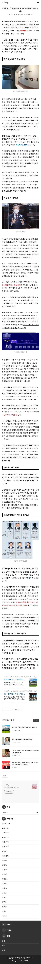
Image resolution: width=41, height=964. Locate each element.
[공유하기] (8, 709)
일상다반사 (5, 847)
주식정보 (4, 851)
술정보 (4, 911)
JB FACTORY (25, 961)
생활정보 (4, 860)
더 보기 (36, 720)
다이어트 (4, 870)
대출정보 (4, 916)
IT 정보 (4, 902)
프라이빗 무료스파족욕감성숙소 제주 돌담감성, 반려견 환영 (14, 680)
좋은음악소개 (6, 824)
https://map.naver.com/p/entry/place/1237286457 (18, 691)
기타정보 (4, 883)
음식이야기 (5, 837)
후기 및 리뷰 (5, 828)
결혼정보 (4, 893)
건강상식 (4, 874)
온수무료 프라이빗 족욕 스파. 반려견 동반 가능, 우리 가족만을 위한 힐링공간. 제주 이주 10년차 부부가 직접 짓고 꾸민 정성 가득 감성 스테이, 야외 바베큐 (14, 684)
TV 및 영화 (5, 856)
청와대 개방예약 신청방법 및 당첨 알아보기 (24, 727)
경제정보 (4, 865)
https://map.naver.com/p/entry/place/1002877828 (18, 677)
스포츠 (4, 897)
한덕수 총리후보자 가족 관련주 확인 (22, 739)
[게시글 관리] (10, 709)
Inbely (6, 785)
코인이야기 (5, 833)
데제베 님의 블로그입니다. (11, 787)
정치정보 (20, 15)
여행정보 (4, 879)
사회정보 (4, 888)
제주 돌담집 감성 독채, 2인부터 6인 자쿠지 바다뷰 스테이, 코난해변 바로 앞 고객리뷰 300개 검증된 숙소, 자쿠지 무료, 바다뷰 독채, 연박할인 (14, 698)
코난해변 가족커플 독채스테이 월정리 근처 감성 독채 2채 (14, 694)
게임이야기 (5, 842)
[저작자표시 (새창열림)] (22, 709)
